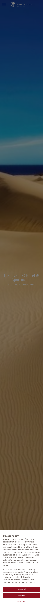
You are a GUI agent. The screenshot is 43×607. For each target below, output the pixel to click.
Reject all (21, 595)
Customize (21, 601)
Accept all (22, 589)
